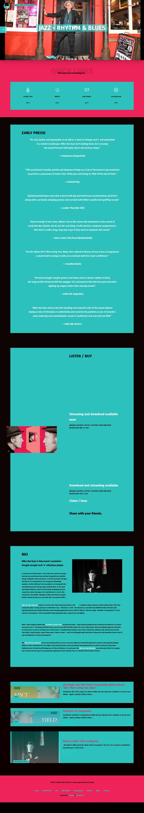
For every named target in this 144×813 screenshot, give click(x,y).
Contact (106, 791)
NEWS (98, 791)
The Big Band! (78, 791)
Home (37, 791)
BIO (56, 791)
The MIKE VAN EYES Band (22, 5)
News (16, 696)
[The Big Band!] (116, 90)
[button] (4, 30)
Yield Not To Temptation (77, 711)
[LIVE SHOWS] (86, 90)
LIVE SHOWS (66, 791)
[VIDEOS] (57, 90)
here (77, 605)
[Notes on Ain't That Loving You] (35, 747)
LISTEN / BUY (47, 791)
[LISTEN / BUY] (28, 90)
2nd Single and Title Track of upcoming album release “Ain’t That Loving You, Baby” (94, 686)
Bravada (71, 795)
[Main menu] (138, 6)
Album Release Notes (21, 761)
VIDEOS (89, 791)
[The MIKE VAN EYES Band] (7, 6)
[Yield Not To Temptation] (35, 717)
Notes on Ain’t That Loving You (80, 741)
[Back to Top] (136, 805)
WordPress (80, 795)
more (30, 103)
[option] (72, 30)
